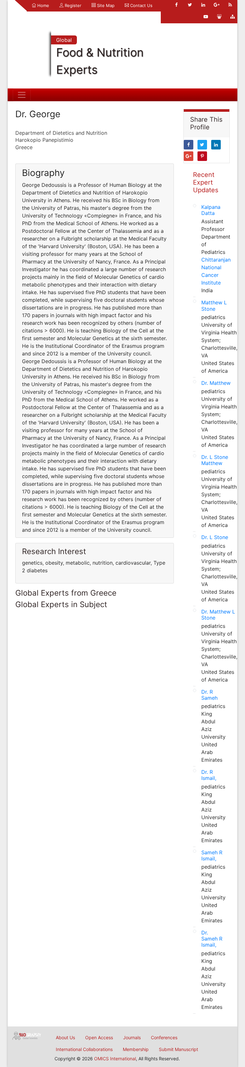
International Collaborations (84, 1049)
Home (42, 5)
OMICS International (115, 1058)
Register (72, 5)
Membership (136, 1049)
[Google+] (216, 5)
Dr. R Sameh (209, 695)
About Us (65, 1037)
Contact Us (140, 5)
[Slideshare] (219, 16)
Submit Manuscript (178, 1049)
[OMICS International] (26, 1035)
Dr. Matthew (216, 383)
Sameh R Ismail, (211, 855)
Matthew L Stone (214, 305)
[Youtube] (206, 16)
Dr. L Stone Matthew (214, 460)
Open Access (99, 1037)
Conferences (164, 1037)
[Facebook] (176, 5)
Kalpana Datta (210, 210)
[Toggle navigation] (22, 94)
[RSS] (230, 5)
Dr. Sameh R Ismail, (211, 938)
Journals (132, 1037)
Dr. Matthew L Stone (218, 614)
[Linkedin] (203, 5)
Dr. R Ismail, (208, 775)
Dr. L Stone (214, 537)
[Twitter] (190, 5)
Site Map (105, 5)
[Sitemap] (232, 16)
